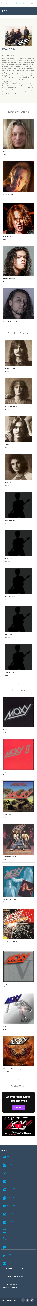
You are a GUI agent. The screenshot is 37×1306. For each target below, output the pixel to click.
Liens (8, 1238)
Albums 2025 (11, 1189)
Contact (10, 1262)
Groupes (10, 1164)
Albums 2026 (11, 1180)
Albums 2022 (11, 1213)
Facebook (10, 1281)
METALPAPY (15, 3)
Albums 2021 (11, 1221)
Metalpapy (5, 1302)
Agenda (9, 1230)
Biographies (9, 1254)
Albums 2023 (11, 1205)
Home (9, 1156)
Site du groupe (13, 1284)
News (9, 1172)
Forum (9, 1246)
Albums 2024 (11, 1197)
